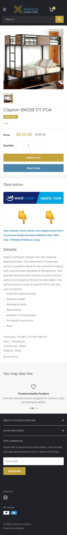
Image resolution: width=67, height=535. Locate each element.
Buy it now (33, 168)
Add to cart (33, 157)
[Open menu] (4, 9)
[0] (51, 10)
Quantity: (8, 145)
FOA (5, 123)
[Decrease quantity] (19, 145)
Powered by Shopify (13, 528)
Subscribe (14, 471)
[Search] (59, 19)
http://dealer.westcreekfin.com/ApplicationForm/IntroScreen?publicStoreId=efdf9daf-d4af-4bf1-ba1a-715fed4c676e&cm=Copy (33, 235)
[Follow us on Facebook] (5, 497)
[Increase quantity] (37, 145)
